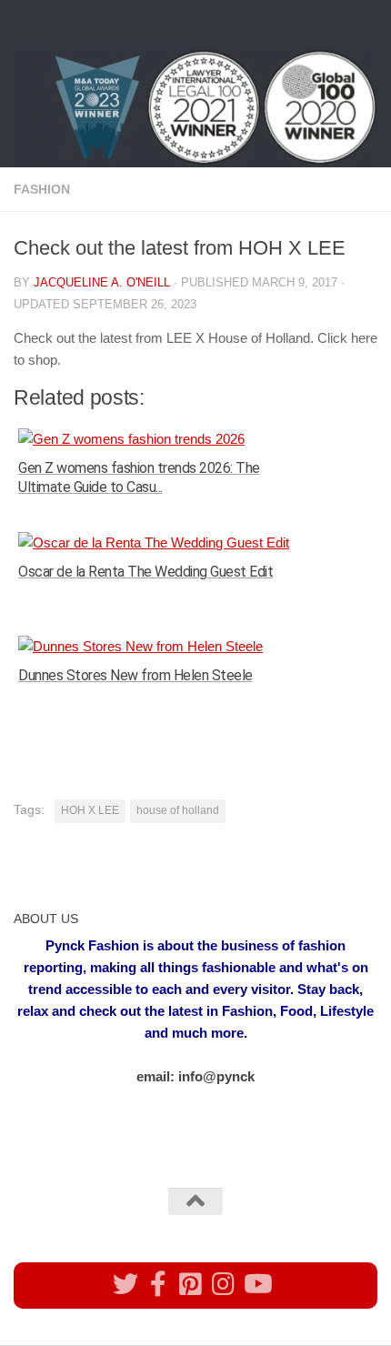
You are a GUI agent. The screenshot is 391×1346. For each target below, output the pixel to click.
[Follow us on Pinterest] (191, 1284)
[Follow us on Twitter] (125, 1284)
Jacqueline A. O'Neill (102, 282)
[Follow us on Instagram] (223, 1284)
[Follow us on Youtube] (256, 1284)
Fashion (42, 189)
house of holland (177, 810)
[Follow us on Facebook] (158, 1284)
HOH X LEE (90, 810)
